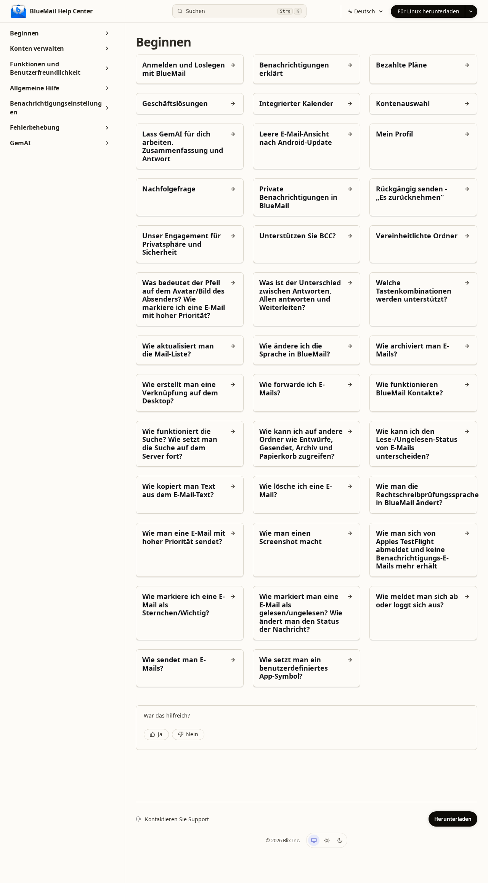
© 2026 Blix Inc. (283, 840)
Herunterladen (453, 819)
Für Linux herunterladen (428, 11)
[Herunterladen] (471, 11)
